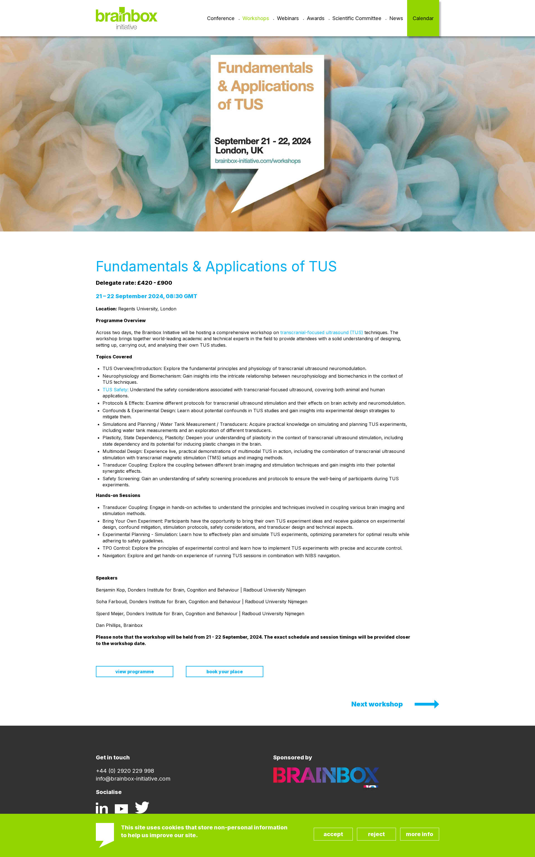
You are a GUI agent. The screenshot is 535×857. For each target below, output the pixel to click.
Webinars (288, 18)
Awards (316, 18)
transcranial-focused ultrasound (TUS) (321, 332)
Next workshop (377, 704)
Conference (221, 18)
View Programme (134, 671)
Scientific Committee (356, 18)
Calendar (423, 18)
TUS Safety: (115, 389)
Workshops (255, 18)
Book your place (224, 671)
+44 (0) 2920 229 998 (125, 770)
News (396, 18)
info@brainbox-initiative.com (133, 778)
